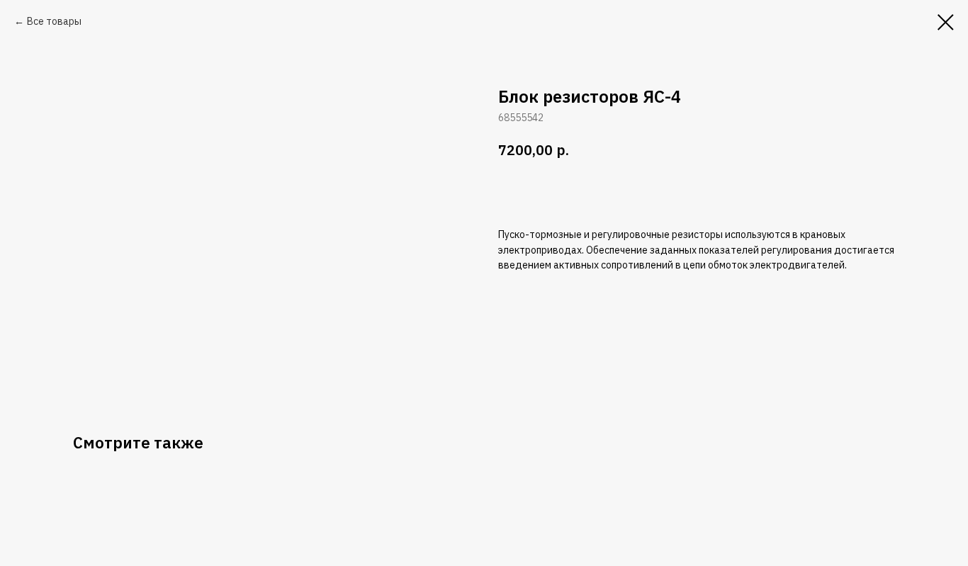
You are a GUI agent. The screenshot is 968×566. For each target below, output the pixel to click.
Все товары (54, 21)
